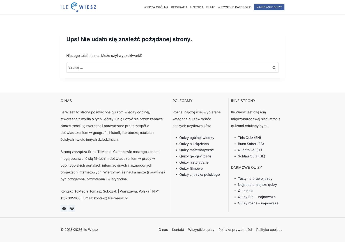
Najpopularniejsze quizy (257, 185)
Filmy (210, 7)
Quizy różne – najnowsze (258, 203)
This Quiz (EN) (249, 138)
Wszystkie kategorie (234, 7)
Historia (196, 7)
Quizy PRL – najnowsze (257, 197)
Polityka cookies (269, 230)
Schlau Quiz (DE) (251, 156)
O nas (163, 230)
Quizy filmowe (191, 168)
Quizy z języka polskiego (199, 175)
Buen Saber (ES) (251, 144)
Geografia (179, 7)
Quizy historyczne (194, 162)
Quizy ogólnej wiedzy (196, 138)
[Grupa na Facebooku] (71, 208)
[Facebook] (64, 208)
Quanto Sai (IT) (250, 150)
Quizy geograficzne (195, 156)
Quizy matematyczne (196, 150)
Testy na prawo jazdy (255, 179)
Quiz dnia (245, 191)
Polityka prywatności (235, 230)
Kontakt (178, 230)
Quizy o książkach (194, 144)
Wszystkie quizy (201, 230)
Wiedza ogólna (156, 7)
